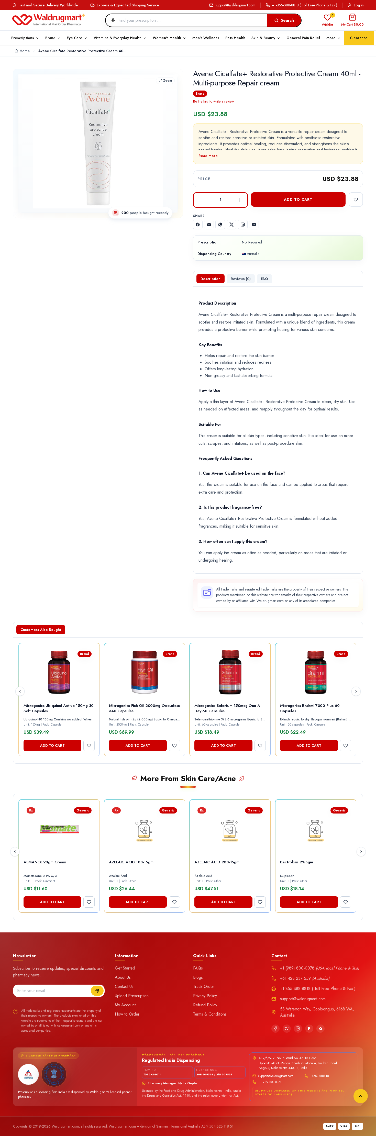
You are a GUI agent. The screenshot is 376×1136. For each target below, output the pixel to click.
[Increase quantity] (239, 200)
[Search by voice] (111, 20)
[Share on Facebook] (197, 224)
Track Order (203, 986)
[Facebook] (275, 1028)
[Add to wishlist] (356, 199)
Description (210, 278)
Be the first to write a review (213, 101)
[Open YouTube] (254, 224)
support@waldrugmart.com (235, 5)
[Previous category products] (14, 851)
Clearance (359, 37)
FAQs (198, 968)
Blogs (198, 977)
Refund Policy (205, 1005)
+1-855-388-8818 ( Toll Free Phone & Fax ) (304, 5)
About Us (123, 977)
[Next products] (356, 691)
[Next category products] (361, 851)
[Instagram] (298, 1028)
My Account (125, 1005)
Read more (208, 155)
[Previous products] (20, 691)
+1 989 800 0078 (270, 1082)
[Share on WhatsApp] (220, 224)
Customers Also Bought (40, 629)
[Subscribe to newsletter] (97, 991)
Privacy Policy (205, 996)
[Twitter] (287, 1028)
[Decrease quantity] (202, 200)
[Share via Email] (209, 224)
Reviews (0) (241, 278)
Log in (359, 5)
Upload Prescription (132, 996)
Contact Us (124, 986)
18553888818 (319, 1076)
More (331, 37)
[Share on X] (231, 224)
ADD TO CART (298, 199)
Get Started (125, 968)
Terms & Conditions (210, 1014)
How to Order (127, 1014)
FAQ (264, 278)
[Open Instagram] (242, 224)
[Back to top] (360, 1096)
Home (25, 50)
